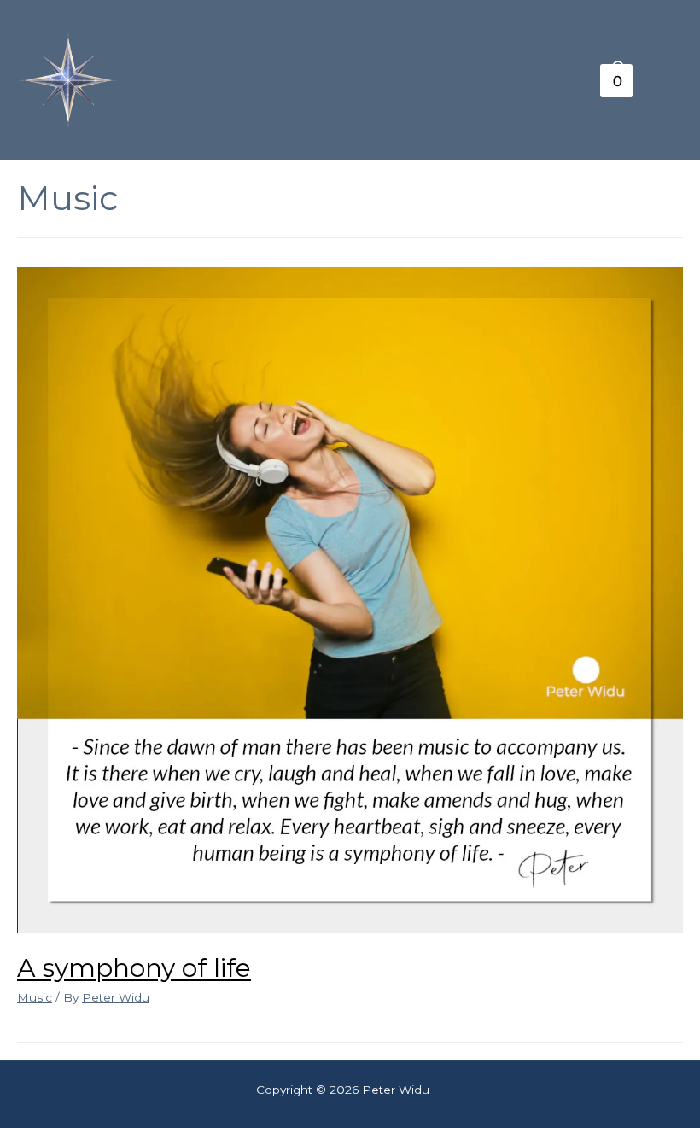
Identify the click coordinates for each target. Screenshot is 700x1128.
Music (34, 997)
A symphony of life (134, 968)
